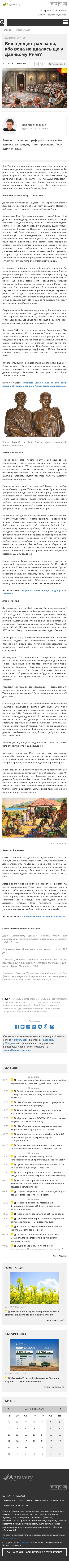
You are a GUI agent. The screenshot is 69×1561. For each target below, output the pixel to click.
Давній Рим (39, 1005)
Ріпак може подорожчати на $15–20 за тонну (40, 1214)
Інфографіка (15, 1334)
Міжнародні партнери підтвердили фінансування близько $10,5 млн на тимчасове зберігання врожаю (35, 1205)
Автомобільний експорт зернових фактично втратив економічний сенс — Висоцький (36, 1112)
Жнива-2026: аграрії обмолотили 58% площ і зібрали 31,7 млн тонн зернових (37, 1228)
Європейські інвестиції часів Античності (43, 916)
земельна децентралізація (52, 998)
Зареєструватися (57, 14)
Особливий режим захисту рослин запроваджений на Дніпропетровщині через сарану (38, 1158)
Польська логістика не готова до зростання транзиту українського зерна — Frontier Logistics (36, 1147)
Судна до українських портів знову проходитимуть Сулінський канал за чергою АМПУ (37, 1247)
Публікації (14, 1267)
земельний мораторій (24, 998)
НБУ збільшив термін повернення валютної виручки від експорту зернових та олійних (36, 1128)
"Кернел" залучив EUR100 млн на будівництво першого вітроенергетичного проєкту (38, 1193)
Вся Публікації (55, 1320)
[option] (34, 88)
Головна (6, 30)
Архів (10, 1401)
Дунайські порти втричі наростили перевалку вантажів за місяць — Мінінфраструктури (37, 1220)
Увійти (41, 14)
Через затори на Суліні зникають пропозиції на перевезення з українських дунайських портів (38, 1081)
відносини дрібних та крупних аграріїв (31, 1003)
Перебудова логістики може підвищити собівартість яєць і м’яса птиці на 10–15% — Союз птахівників (37, 1094)
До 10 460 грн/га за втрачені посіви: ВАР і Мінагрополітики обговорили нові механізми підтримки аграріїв (35, 1237)
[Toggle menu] (65, 22)
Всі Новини (60, 1256)
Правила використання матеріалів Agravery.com (33, 1500)
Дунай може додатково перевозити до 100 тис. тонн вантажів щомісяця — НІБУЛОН (38, 1166)
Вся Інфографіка (54, 1387)
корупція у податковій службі (32, 1011)
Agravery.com (24, 1542)
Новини (11, 1068)
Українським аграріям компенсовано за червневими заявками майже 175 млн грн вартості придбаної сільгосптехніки (37, 1183)
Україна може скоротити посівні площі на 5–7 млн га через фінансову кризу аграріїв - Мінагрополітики (37, 1137)
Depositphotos (9, 1538)
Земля (21, 63)
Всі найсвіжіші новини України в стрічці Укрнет (34, 1552)
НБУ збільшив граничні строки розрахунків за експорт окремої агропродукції (37, 1104)
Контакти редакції (13, 1496)
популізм (43, 1002)
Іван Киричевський (34, 124)
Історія (8, 63)
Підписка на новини (15, 1505)
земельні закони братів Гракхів (20, 1002)
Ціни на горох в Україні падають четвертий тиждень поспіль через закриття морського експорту (38, 1174)
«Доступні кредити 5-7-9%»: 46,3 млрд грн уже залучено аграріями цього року (38, 1120)
